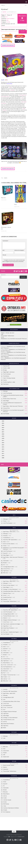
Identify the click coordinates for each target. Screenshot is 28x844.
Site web (4, 254)
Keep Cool (3, 197)
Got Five (5, 721)
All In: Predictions (6, 812)
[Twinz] (20, 194)
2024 (3, 425)
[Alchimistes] (7, 218)
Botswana (5, 670)
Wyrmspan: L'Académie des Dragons (11, 632)
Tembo (4, 521)
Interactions (5, 769)
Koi (4, 564)
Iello (7, 20)
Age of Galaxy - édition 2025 (9, 531)
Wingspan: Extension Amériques (10, 620)
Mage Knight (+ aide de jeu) (8, 372)
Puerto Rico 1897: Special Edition (10, 539)
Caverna (5, 380)
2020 (3, 434)
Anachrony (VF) (6, 366)
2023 (3, 427)
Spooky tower (6, 756)
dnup (4, 541)
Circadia (5, 676)
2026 (3, 421)
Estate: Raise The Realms (8, 628)
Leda (2, 334)
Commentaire (6, 240)
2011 (3, 453)
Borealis (5, 562)
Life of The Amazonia (7, 393)
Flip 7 (4, 672)
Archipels (5, 810)
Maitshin (5, 618)
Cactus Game (6, 668)
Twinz (15, 204)
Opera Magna (6, 400)
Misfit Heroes (6, 804)
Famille (3, 5)
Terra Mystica (6, 376)
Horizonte (5, 535)
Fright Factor (6, 570)
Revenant (5, 599)
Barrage (5, 370)
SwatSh (4, 12)
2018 (3, 438)
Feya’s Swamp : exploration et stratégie (11, 624)
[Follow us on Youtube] (21, 271)
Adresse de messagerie (19, 250)
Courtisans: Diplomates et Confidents (11, 808)
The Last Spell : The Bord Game (7, 335)
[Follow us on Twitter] (17, 271)
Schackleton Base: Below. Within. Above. (11, 591)
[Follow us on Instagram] (24, 271)
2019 (3, 436)
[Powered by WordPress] (9, 836)
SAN (4, 754)
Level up (5, 678)
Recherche (3, 274)
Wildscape (5, 391)
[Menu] (26, 2)
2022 (3, 429)
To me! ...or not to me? (7, 664)
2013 (6, 16)
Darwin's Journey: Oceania (8, 543)
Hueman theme (21, 836)
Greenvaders (6, 560)
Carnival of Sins (6, 408)
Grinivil (2, 337)
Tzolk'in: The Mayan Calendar (9, 378)
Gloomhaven (5, 384)
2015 (3, 444)
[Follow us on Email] (26, 271)
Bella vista (5, 572)
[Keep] (7, 190)
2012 (3, 451)
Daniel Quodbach (10, 18)
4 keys (4, 806)
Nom (4, 250)
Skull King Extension (7, 666)
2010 (3, 455)
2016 (3, 442)
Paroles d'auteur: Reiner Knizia (9, 398)
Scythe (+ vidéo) (6, 368)
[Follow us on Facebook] (14, 271)
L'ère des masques (7, 800)
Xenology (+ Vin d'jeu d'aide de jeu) (10, 589)
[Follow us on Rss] (19, 271)
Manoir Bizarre (6, 662)
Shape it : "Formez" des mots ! (9, 674)
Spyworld (5, 553)
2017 (3, 440)
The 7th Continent (7, 374)
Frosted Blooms (6, 537)
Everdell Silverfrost (7, 597)
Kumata (5, 802)
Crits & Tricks (6, 622)
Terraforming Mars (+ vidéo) (9, 382)
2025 (3, 423)
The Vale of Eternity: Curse (8, 616)
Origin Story (5, 626)
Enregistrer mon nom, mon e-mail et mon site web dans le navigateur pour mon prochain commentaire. (14, 261)
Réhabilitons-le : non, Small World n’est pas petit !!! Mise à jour (14, 338)
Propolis (5, 752)
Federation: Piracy (7, 593)
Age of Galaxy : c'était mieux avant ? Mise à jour (13, 406)
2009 (3, 457)
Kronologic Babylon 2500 (8, 566)
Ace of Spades (6, 413)
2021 (3, 431)
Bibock (4, 727)
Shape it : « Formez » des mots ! (7, 333)
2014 (3, 447)
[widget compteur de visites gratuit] (15, 325)
